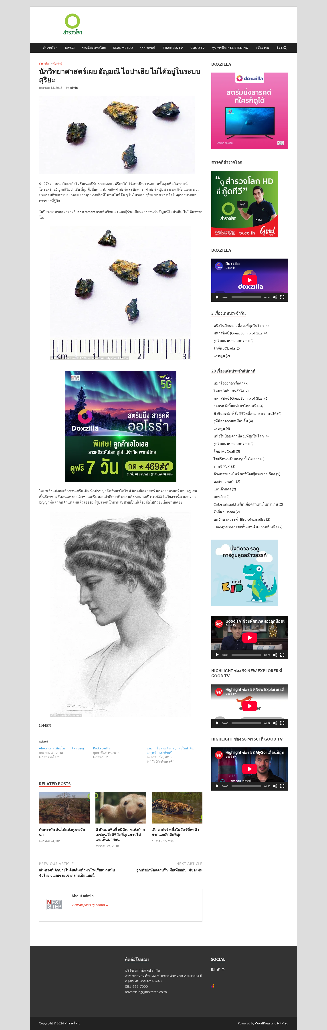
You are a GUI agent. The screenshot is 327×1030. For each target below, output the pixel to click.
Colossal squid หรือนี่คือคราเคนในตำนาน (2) (248, 504)
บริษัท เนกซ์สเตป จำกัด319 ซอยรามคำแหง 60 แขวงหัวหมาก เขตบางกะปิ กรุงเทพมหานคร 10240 (163, 975)
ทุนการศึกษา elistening (230, 48)
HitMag (282, 1023)
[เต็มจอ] (282, 297)
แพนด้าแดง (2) (225, 489)
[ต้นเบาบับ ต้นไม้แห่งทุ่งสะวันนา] (64, 824)
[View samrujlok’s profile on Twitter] (218, 969)
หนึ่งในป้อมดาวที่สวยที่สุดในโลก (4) (241, 325)
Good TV (197, 48)
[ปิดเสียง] (275, 297)
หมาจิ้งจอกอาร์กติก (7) (231, 383)
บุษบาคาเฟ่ (147, 48)
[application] (249, 280)
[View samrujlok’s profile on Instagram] (223, 969)
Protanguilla (101, 748)
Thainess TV (173, 48)
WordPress (262, 1023)
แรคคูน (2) (222, 356)
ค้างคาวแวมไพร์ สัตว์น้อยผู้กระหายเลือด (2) (247, 474)
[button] (72, 24)
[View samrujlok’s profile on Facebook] (213, 969)
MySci (70, 48)
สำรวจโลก (50, 48)
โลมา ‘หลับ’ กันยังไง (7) (231, 391)
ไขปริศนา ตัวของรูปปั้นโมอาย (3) (239, 459)
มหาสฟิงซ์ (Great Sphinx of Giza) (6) (241, 398)
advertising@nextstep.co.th (146, 992)
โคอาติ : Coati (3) (227, 451)
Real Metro (123, 48)
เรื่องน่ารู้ (57, 63)
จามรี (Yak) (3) (224, 466)
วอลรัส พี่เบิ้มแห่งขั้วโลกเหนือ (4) (239, 406)
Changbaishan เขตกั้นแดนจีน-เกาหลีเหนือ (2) (248, 527)
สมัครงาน (262, 48)
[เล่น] (217, 297)
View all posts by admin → (90, 905)
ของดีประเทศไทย (94, 48)
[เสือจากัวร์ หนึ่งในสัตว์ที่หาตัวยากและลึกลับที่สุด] (177, 824)
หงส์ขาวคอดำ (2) (227, 481)
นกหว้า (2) (222, 496)
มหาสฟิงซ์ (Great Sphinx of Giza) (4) (241, 333)
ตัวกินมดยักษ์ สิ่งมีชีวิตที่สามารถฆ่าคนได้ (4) (247, 413)
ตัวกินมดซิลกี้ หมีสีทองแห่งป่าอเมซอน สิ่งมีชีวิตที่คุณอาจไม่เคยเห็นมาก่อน (120, 834)
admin (74, 87)
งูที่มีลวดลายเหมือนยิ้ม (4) (233, 421)
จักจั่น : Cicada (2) (227, 348)
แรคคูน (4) (222, 428)
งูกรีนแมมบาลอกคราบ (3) (234, 340)
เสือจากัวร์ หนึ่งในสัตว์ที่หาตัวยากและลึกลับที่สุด (175, 832)
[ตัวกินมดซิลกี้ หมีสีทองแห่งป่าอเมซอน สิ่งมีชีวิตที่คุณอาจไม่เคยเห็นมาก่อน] (120, 824)
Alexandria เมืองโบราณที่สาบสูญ (61, 748)
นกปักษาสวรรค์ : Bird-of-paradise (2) (242, 519)
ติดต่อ (280, 48)
